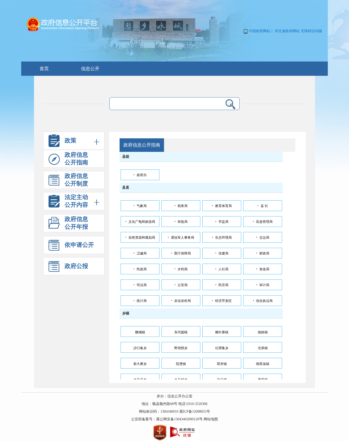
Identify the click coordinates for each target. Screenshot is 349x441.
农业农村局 (181, 301)
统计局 (140, 301)
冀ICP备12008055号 (194, 411)
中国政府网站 (259, 31)
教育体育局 (222, 206)
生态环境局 (222, 237)
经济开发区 (222, 301)
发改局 (262, 269)
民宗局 (221, 285)
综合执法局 (263, 301)
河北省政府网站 (287, 31)
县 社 (262, 206)
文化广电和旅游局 (140, 222)
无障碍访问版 (311, 31)
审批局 (181, 222)
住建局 (221, 253)
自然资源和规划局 (140, 237)
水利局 (181, 269)
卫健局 (140, 253)
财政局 (262, 253)
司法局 (140, 285)
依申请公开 (79, 245)
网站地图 (211, 419)
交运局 (262, 237)
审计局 (262, 285)
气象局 (140, 206)
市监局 (221, 222)
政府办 (140, 175)
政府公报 (76, 266)
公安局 (181, 285)
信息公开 (90, 68)
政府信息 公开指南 (76, 159)
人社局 (221, 269)
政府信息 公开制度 (76, 180)
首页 (44, 68)
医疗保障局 (181, 253)
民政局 (140, 269)
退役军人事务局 (181, 237)
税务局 (181, 206)
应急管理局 (263, 222)
